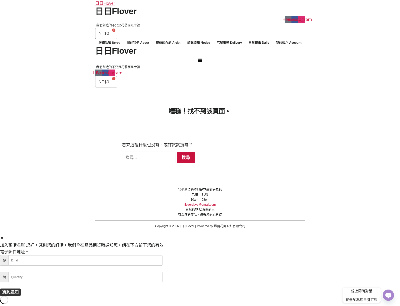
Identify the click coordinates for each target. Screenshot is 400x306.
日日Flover (105, 3)
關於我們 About (138, 42)
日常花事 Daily (259, 42)
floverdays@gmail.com (200, 204)
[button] (200, 60)
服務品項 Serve (109, 42)
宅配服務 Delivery (229, 42)
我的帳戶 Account (288, 42)
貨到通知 (10, 292)
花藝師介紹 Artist (168, 42)
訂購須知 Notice (198, 42)
